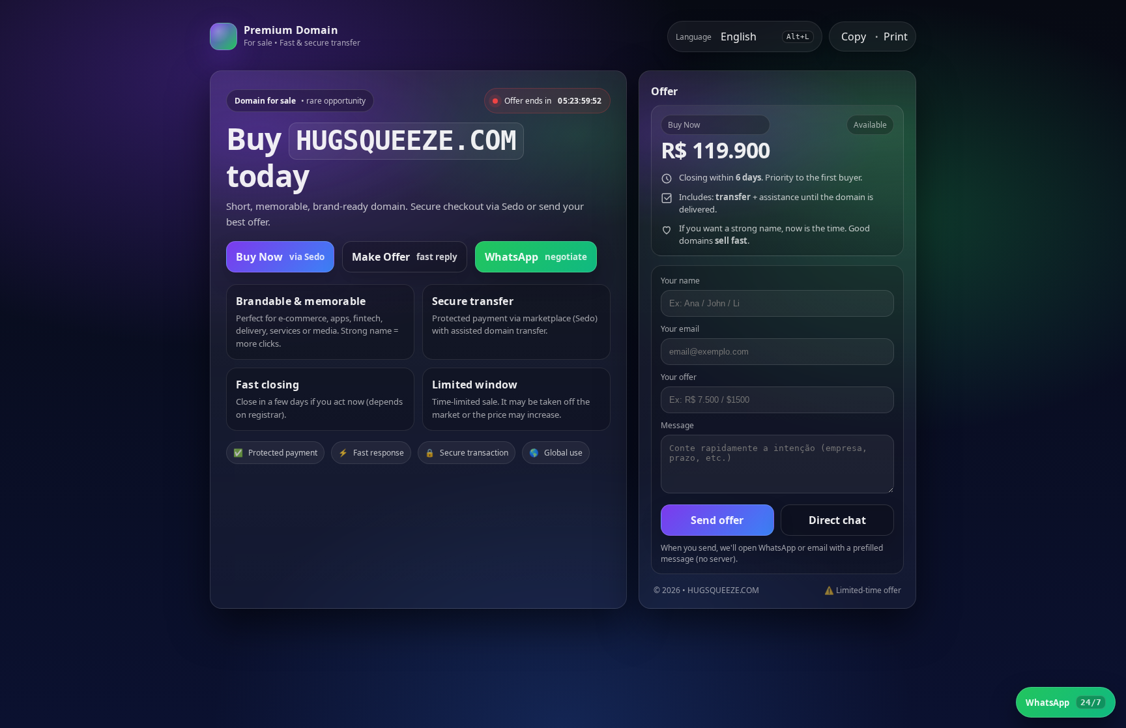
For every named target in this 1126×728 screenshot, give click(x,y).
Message (677, 425)
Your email (680, 328)
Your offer (679, 377)
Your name (680, 280)
